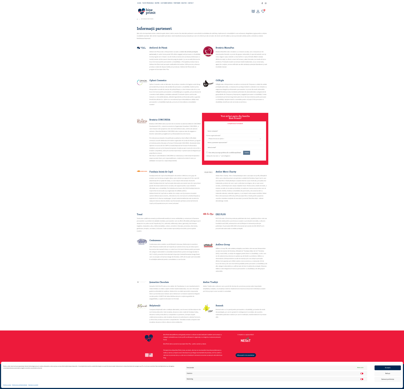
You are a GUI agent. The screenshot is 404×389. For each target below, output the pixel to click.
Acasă (139, 3)
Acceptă (387, 368)
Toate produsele (148, 3)
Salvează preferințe (387, 379)
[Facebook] (262, 3)
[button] (235, 123)
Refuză (387, 374)
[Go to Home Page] (137, 19)
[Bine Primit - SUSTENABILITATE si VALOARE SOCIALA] (147, 11)
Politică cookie (7, 385)
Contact (191, 3)
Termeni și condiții (33, 385)
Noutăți (184, 3)
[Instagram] (265, 3)
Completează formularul (235, 124)
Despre (157, 3)
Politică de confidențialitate (19, 385)
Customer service (167, 3)
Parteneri (177, 3)
